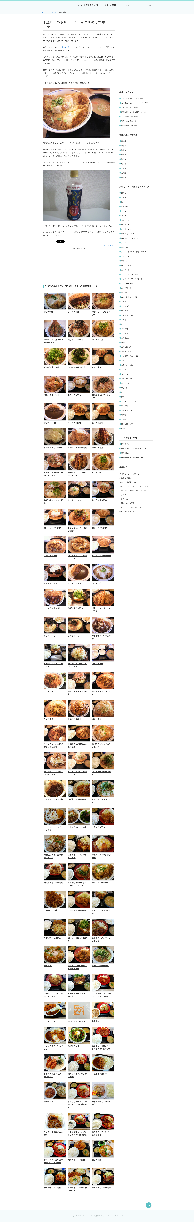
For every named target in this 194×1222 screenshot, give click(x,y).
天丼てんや (125, 338)
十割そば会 (125, 419)
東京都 (123, 155)
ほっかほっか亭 (127, 424)
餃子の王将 (125, 392)
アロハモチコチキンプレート (130, 507)
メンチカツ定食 (50, 556)
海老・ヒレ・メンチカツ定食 (101, 609)
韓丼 (123, 342)
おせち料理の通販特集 (129, 126)
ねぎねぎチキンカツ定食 (53, 501)
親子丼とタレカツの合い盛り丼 (77, 1189)
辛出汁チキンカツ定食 (101, 1188)
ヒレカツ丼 (96, 472)
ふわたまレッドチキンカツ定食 (77, 856)
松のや (123, 428)
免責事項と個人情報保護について (133, 458)
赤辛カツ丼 (48, 1102)
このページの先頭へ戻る (148, 1205)
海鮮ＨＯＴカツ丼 (51, 395)
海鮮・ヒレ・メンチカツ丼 (101, 313)
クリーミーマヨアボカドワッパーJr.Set (134, 486)
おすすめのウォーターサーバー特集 (134, 103)
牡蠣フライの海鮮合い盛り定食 (77, 745)
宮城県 (123, 141)
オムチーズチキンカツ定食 (101, 856)
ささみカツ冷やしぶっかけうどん (53, 1075)
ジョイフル (125, 211)
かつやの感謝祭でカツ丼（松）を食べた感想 (97, 5)
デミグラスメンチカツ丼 (101, 637)
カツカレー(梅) (50, 423)
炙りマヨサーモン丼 (126, 511)
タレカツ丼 (48, 691)
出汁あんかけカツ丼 (100, 966)
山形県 (123, 146)
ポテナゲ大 (123, 499)
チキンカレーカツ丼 (100, 883)
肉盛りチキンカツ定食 (53, 883)
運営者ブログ (126, 444)
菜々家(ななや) (126, 347)
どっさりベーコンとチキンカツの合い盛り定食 (77, 1104)
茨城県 (123, 173)
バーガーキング (127, 265)
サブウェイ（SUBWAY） (130, 274)
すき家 (123, 197)
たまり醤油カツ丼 (75, 340)
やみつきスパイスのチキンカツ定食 (53, 773)
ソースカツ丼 (73, 312)
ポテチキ (122, 495)
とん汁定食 (96, 367)
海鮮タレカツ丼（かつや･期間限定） (53, 341)
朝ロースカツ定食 (99, 528)
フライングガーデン (128, 401)
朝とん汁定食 (97, 664)
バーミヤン (125, 383)
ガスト (123, 215)
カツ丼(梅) (48, 312)
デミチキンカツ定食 (52, 1188)
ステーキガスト (127, 220)
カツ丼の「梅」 (64, 47)
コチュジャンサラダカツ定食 (77, 529)
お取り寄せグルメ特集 (129, 107)
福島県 (123, 150)
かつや (54, 12)
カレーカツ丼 (97, 340)
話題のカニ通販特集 (128, 121)
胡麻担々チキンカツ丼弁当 (101, 1103)
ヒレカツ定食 (97, 423)
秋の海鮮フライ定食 (76, 1160)
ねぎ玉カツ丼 (73, 1046)
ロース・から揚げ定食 (77, 910)
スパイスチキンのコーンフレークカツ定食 (101, 995)
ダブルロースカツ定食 (101, 556)
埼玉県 (123, 164)
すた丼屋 (124, 329)
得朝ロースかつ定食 (126, 503)
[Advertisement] (79, 264)
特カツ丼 (48, 966)
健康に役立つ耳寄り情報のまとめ (133, 112)
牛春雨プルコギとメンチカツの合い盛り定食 (77, 1133)
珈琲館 (123, 415)
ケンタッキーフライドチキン (132, 279)
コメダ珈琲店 (126, 288)
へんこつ (124, 374)
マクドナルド (126, 261)
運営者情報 (125, 453)
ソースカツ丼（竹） (52, 608)
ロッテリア (125, 270)
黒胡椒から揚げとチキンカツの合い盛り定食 (101, 1047)
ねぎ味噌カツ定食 (75, 608)
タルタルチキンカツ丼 (53, 448)
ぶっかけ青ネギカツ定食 (101, 773)
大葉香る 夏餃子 (125, 478)
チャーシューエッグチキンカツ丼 (53, 828)
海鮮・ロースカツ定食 (77, 448)
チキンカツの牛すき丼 (77, 827)
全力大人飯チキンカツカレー (53, 1047)
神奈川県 (124, 159)
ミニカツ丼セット (75, 500)
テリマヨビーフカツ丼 (53, 799)
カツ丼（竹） (97, 583)
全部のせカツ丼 (50, 910)
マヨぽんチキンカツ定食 (101, 800)
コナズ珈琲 (125, 406)
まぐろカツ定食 (50, 583)
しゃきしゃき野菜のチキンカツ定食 (53, 474)
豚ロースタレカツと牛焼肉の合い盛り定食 (53, 1161)
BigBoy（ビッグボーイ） (130, 238)
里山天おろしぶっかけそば (129, 474)
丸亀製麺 (124, 206)
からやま (124, 360)
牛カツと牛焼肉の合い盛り (53, 1133)
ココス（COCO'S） (128, 234)
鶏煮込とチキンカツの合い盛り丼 (53, 856)
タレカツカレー (50, 1021)
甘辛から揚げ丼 (74, 719)
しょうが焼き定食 (99, 500)
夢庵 (123, 397)
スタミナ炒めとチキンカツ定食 (101, 939)
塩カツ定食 (96, 719)
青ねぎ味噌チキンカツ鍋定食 (77, 995)
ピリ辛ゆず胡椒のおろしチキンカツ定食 (77, 884)
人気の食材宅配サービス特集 (132, 98)
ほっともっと (126, 351)
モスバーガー (126, 256)
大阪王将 (124, 293)
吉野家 (123, 193)
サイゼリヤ (125, 225)
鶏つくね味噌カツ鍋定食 (77, 939)
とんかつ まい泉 (127, 315)
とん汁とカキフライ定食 (101, 911)
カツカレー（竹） (75, 583)
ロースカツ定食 (74, 423)
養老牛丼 (95, 1021)
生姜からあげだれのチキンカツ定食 (77, 967)
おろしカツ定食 (74, 395)
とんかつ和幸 (126, 306)
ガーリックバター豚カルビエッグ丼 (132, 490)
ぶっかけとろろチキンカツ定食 (77, 557)
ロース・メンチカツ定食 (101, 692)
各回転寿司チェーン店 (129, 356)
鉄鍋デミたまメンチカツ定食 (53, 665)
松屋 (123, 202)
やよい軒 (124, 388)
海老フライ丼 (97, 448)
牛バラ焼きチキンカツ (77, 1021)
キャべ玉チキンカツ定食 (77, 692)
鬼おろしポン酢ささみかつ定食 (131, 482)
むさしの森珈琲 (127, 379)
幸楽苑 (123, 301)
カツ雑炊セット (74, 636)
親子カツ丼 (96, 1160)
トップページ (46, 12)
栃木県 (123, 177)
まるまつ (124, 333)
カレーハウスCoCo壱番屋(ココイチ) (135, 252)
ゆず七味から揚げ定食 (77, 799)
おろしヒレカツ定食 (52, 528)
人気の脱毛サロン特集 (129, 116)
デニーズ (124, 243)
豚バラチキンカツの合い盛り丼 (101, 745)
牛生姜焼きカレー (99, 1074)
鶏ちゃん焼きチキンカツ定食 (77, 1075)
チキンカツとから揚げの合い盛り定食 (53, 745)
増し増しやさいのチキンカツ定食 (77, 665)
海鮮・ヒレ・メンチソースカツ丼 (77, 474)
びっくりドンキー (127, 229)
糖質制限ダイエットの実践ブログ (133, 448)
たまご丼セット (50, 636)
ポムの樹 (124, 247)
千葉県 (123, 168)
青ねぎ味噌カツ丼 (51, 367)
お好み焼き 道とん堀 (129, 297)
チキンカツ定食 (98, 827)
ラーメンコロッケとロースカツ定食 (53, 995)
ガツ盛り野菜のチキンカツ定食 (77, 773)
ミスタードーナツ (127, 283)
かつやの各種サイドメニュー (77, 368)
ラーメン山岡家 (127, 410)
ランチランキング (107, 245)
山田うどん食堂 (127, 365)
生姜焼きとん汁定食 (52, 938)
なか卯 (123, 324)
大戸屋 (123, 369)
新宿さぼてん (126, 311)
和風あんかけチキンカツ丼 (101, 396)
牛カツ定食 (48, 719)
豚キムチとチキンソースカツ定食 (101, 1133)
